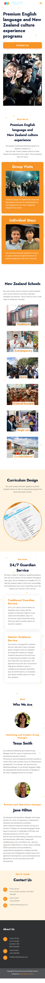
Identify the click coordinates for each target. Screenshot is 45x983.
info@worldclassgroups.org (18, 905)
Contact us (22, 45)
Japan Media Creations (26, 974)
